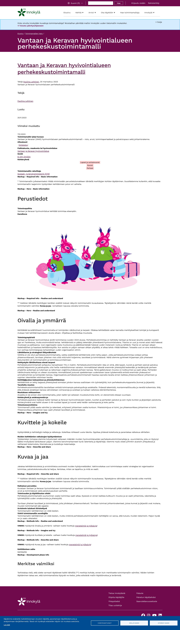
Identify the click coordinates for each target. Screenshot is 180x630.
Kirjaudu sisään (138, 3)
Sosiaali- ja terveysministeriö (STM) (34, 174)
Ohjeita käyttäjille (116, 597)
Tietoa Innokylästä (116, 593)
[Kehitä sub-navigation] (84, 12)
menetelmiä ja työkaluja (86, 526)
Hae (118, 3)
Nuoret (90, 165)
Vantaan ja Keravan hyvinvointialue (33, 151)
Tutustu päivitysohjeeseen (31, 26)
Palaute (139, 593)
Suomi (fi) (75, 3)
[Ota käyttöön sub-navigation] (116, 12)
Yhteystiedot (114, 601)
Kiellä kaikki (134, 623)
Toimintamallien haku (34, 34)
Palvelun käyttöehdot (146, 597)
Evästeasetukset (105, 623)
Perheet (90, 168)
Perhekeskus (23, 145)
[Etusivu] (29, 12)
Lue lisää (7, 625)
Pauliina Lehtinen (31, 82)
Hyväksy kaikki (163, 623)
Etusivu (20, 34)
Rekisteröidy (153, 3)
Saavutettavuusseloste (146, 601)
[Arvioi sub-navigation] (97, 12)
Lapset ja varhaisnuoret (90, 162)
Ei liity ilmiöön (24, 157)
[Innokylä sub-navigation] (155, 12)
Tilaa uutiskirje (115, 605)
